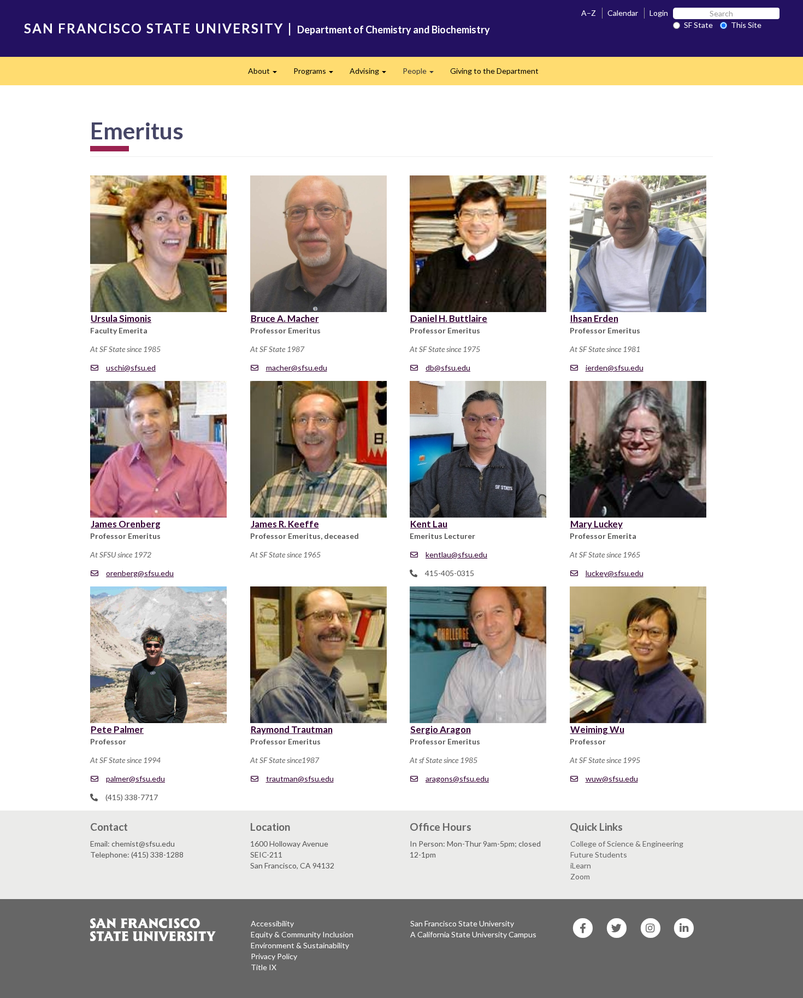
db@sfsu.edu (448, 367)
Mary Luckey (596, 524)
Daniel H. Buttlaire (448, 318)
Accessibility (272, 923)
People (422, 74)
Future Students (598, 854)
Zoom (580, 876)
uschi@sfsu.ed (131, 367)
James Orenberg (126, 524)
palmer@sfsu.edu (135, 778)
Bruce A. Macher (285, 318)
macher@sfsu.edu (296, 367)
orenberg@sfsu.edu (140, 573)
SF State (698, 25)
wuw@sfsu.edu (612, 778)
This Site (746, 25)
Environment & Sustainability (300, 945)
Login (659, 12)
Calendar (622, 12)
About (266, 74)
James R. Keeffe (285, 524)
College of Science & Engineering (626, 843)
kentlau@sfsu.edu (456, 554)
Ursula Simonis (121, 318)
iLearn (580, 865)
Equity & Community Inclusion (302, 934)
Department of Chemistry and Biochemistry (393, 30)
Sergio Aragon (440, 729)
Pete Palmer (117, 729)
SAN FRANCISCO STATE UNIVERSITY (154, 28)
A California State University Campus (473, 934)
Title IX (263, 967)
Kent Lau (428, 524)
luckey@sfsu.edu (614, 573)
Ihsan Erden (594, 318)
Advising (372, 74)
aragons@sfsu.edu (457, 778)
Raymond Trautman (292, 729)
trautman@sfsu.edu (300, 778)
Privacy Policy (274, 956)
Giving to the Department (494, 70)
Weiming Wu (597, 729)
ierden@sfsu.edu (614, 367)
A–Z (588, 12)
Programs (317, 74)
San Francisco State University (462, 923)
